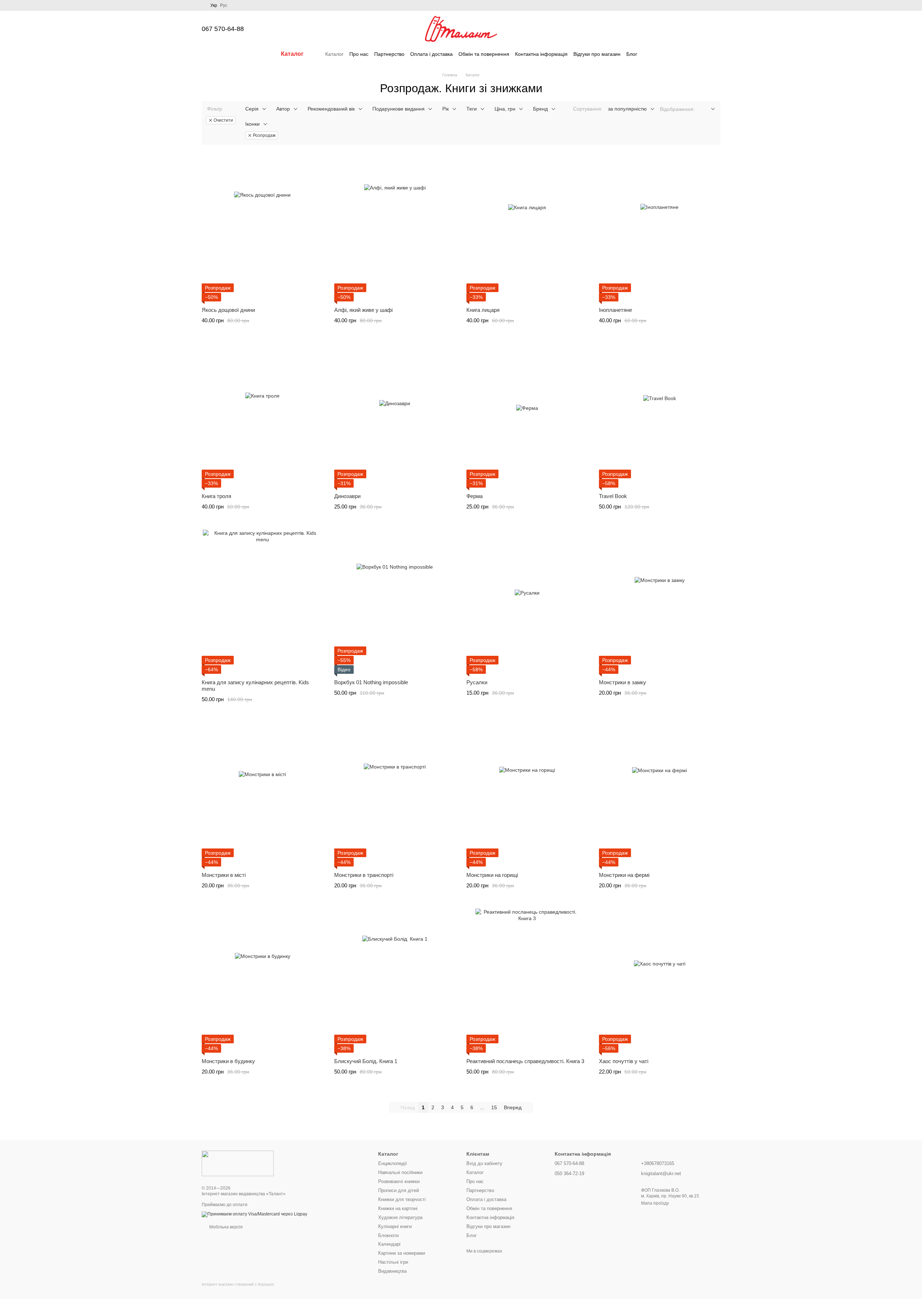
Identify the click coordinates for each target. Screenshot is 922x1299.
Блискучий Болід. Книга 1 (365, 1061)
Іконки (252, 124)
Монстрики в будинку (228, 1061)
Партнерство (389, 54)
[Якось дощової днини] (262, 229)
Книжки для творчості (402, 1199)
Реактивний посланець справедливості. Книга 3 (525, 1061)
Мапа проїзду (655, 1203)
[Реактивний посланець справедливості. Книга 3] (527, 981)
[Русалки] (527, 602)
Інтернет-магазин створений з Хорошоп (238, 1284)
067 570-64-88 (223, 29)
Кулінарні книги (395, 1226)
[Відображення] (707, 109)
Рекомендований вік (331, 109)
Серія (252, 109)
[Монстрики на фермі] (660, 794)
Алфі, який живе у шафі (363, 310)
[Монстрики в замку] (660, 602)
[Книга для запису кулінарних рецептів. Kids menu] (262, 602)
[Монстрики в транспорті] (395, 794)
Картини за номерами (401, 1253)
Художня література (400, 1217)
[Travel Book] (660, 416)
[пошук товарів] (650, 54)
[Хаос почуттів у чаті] (660, 981)
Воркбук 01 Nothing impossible (371, 682)
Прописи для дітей (398, 1190)
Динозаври (347, 496)
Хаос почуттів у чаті (623, 1061)
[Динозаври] (395, 416)
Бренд (540, 109)
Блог (631, 54)
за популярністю (627, 109)
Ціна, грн (504, 109)
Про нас (358, 54)
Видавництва (392, 1271)
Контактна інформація (541, 54)
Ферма (474, 496)
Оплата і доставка (431, 54)
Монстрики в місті (224, 875)
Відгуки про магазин (597, 54)
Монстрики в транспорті (363, 875)
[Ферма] (527, 416)
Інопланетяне (615, 310)
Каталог (334, 54)
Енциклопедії (392, 1163)
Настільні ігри (393, 1262)
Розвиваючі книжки (399, 1181)
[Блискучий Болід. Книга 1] (395, 981)
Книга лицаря (483, 310)
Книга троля (216, 496)
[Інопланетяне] (660, 229)
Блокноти (388, 1235)
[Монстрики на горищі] (527, 794)
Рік (445, 109)
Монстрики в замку (622, 682)
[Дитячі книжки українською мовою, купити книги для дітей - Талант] (238, 1163)
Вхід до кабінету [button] (484, 1163)
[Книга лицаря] (527, 229)
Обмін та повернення (483, 54)
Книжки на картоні (397, 1208)
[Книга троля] (262, 416)
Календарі (389, 1244)
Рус (223, 5)
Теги (471, 109)
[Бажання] (677, 29)
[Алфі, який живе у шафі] (395, 229)
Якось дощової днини (228, 310)
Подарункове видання (398, 109)
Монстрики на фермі (624, 875)
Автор (283, 109)
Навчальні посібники (400, 1172)
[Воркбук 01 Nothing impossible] (395, 602)
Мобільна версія (225, 1226)
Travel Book (613, 496)
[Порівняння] (658, 29)
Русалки (476, 682)
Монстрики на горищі (492, 875)
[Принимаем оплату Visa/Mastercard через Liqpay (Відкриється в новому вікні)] (254, 1214)
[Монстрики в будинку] (262, 981)
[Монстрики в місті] (262, 794)
